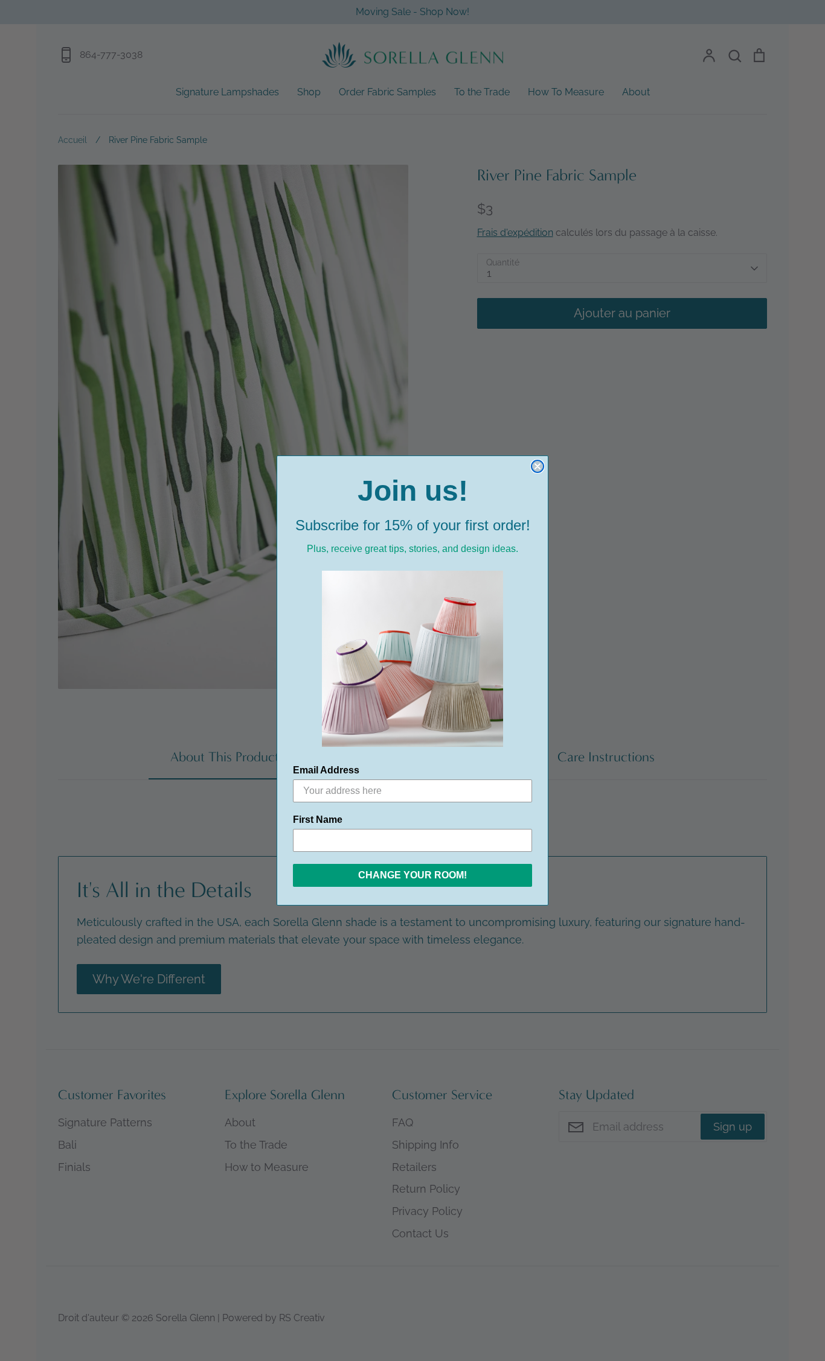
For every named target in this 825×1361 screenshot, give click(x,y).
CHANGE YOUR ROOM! (412, 875)
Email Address (326, 770)
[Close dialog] (537, 466)
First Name (317, 819)
